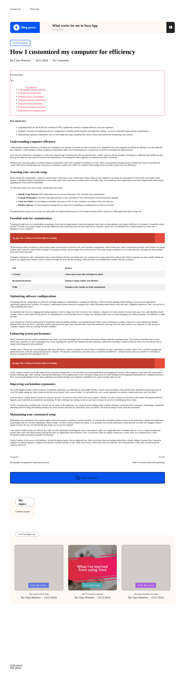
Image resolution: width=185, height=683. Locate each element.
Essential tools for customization (31, 96)
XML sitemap (15, 668)
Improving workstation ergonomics (32, 107)
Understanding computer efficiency (32, 89)
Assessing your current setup (29, 93)
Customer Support (22, 511)
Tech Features (20, 42)
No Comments (61, 60)
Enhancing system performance (30, 103)
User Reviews (38, 585)
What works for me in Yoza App (75, 25)
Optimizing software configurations (32, 100)
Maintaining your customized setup (32, 110)
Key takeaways (31, 87)
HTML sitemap (16, 665)
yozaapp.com (15, 9)
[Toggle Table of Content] (12, 81)
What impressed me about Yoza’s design (146, 594)
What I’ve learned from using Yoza (92, 594)
